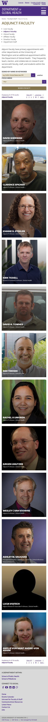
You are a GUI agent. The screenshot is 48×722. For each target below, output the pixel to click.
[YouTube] (7, 687)
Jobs (3, 710)
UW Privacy (5, 720)
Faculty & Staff (12, 19)
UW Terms (15, 720)
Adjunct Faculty (10, 31)
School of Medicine (9, 679)
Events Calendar (8, 697)
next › (42, 97)
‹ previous (38, 95)
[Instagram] (10, 687)
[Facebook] (3, 687)
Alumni (27, 2)
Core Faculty (8, 29)
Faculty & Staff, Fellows (38, 2)
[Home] (11, 11)
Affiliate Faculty (9, 37)
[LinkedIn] (13, 687)
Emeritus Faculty (9, 39)
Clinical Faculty (8, 34)
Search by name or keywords (14, 72)
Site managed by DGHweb (29, 720)
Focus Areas (7, 78)
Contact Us (36, 4)
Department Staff (10, 42)
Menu (43, 8)
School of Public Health (10, 676)
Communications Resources (12, 702)
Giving (44, 4)
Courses (20, 2)
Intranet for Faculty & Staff (12, 699)
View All (29, 95)
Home (4, 19)
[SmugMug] (17, 687)
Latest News (6, 705)
